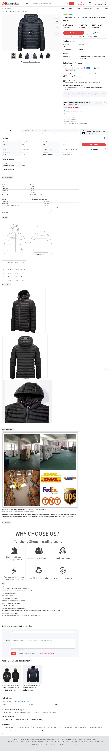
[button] (73, 133)
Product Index (82, 739)
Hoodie (30, 704)
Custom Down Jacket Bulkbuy (36, 731)
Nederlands (57, 741)
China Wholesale (48, 739)
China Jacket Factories (23, 727)
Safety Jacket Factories (9, 727)
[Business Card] (105, 138)
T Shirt (3, 704)
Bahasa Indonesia (99, 741)
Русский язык (40, 741)
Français (34, 741)
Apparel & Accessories (10, 11)
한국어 (67, 741)
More (3, 734)
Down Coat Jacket (7, 731)
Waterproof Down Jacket (95, 727)
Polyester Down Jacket (66, 727)
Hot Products (15, 739)
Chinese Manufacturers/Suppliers (35, 739)
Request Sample (92, 36)
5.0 (87, 133)
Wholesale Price (56, 739)
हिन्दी (76, 741)
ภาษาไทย (81, 741)
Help (79, 8)
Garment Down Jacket (80, 727)
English (17, 741)
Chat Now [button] (97, 33)
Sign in (105, 4)
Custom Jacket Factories (39, 727)
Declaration (71, 744)
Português (28, 741)
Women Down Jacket (36, 719)
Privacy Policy (78, 744)
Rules (106, 8)
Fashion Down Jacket (20, 731)
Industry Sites (65, 739)
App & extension (88, 8)
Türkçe (85, 741)
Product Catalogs (24, 701)
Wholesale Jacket (52, 727)
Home (3, 11)
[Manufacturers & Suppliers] (10, 3)
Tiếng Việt (91, 741)
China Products (23, 739)
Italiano (46, 741)
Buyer (70, 8)
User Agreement (63, 744)
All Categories (7, 8)
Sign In (65, 123)
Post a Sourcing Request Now (46, 653)
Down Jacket (24, 11)
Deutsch (51, 741)
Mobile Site (89, 739)
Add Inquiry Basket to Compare (31, 62)
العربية (63, 741)
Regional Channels (73, 739)
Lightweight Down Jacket (21, 719)
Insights (95, 739)
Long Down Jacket (7, 719)
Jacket (18, 11)
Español (22, 741)
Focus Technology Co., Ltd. (44, 744)
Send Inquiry (73, 33)
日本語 (72, 741)
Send (13, 653)
